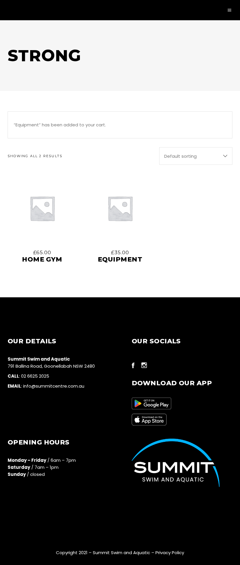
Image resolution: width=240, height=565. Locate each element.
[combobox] (195, 156)
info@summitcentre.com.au (53, 386)
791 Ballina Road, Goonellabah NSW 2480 (51, 366)
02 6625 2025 (35, 376)
